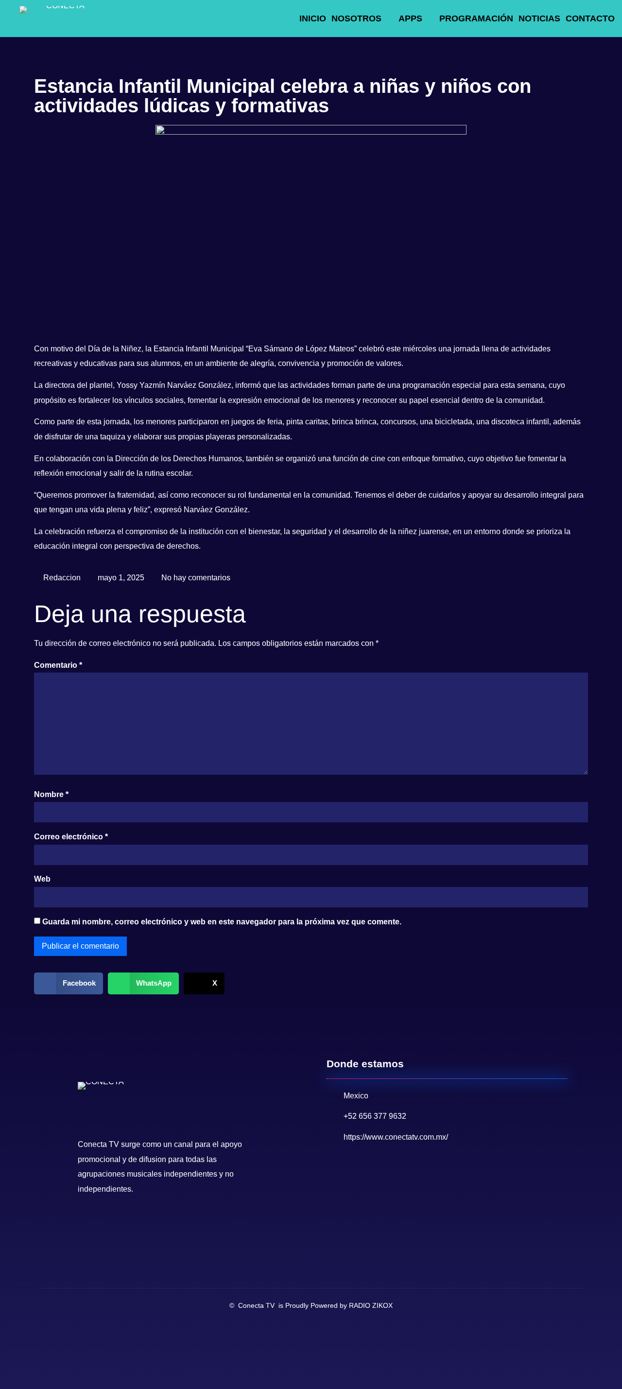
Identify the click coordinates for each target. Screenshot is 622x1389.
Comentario (58, 665)
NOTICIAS (539, 18)
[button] (68, 983)
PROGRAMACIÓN (476, 18)
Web (42, 879)
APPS (410, 18)
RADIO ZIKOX (371, 1305)
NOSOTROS (356, 18)
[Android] (149, 1223)
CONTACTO (590, 18)
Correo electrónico (71, 837)
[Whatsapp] (129, 1223)
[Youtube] (108, 1223)
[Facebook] (88, 1223)
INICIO (312, 18)
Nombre (51, 794)
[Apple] (169, 1223)
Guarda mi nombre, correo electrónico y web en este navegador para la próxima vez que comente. (221, 922)
